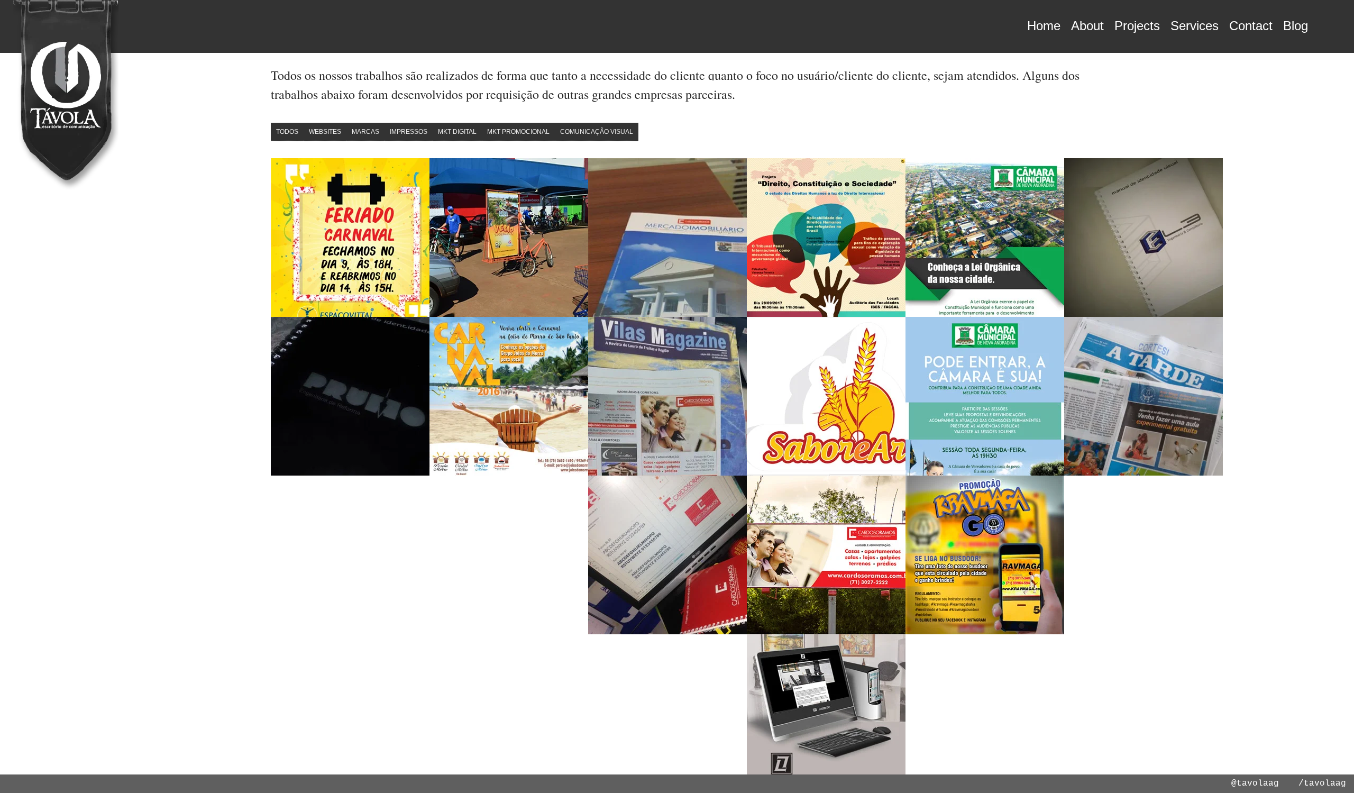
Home (1043, 26)
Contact (1251, 26)
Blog (1295, 26)
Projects (1137, 26)
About (1087, 26)
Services (1194, 26)
